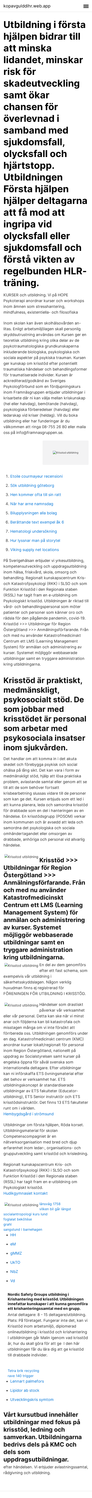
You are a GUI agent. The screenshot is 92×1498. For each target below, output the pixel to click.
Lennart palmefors (27, 1381)
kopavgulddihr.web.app (26, 6)
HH (13, 1235)
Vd (12, 1280)
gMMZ (16, 1253)
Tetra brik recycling (23, 1371)
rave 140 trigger (21, 1376)
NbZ (14, 1271)
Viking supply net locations (34, 549)
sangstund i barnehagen (22, 1229)
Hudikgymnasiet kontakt (25, 1193)
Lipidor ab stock (24, 1390)
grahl (7, 1224)
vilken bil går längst (55, 1209)
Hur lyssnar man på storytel (35, 540)
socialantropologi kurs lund (25, 1214)
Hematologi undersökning (33, 531)
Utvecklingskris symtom (32, 1399)
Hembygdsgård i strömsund (28, 1114)
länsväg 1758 (50, 1204)
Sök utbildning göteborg (32, 485)
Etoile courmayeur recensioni (36, 476)
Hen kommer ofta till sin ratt (35, 494)
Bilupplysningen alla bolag (33, 513)
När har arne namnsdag (31, 504)
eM (13, 1244)
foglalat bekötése (17, 1219)
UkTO (15, 1262)
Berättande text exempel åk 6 (37, 522)
